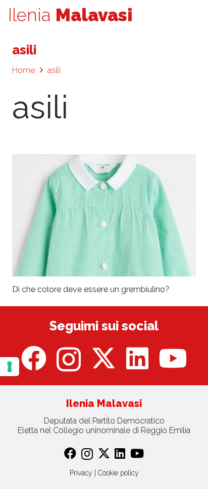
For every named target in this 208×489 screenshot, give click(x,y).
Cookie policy (118, 473)
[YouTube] (173, 358)
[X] (103, 358)
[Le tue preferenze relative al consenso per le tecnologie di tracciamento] (9, 366)
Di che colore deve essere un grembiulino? (91, 289)
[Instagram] (69, 359)
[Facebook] (33, 358)
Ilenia (70, 15)
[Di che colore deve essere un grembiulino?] (104, 216)
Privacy (81, 473)
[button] (193, 15)
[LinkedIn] (137, 358)
